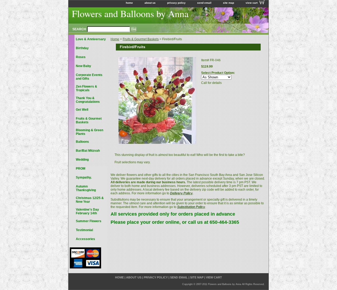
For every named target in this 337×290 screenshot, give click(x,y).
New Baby (83, 66)
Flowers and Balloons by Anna (130, 13)
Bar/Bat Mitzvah (88, 150)
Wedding (82, 159)
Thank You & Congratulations (88, 100)
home (129, 2)
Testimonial (84, 230)
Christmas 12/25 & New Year (90, 199)
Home (115, 39)
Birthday (82, 48)
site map (228, 2)
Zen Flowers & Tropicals (86, 88)
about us (150, 2)
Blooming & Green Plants (89, 132)
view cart (251, 2)
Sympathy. (84, 177)
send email (204, 2)
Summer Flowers (88, 221)
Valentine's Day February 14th (87, 211)
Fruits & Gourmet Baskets (141, 39)
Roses (81, 57)
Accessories (85, 239)
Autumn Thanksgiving (86, 188)
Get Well (82, 109)
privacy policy (176, 2)
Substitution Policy (191, 207)
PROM (80, 168)
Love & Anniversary (91, 39)
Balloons (82, 142)
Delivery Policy (181, 193)
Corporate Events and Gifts (89, 76)
